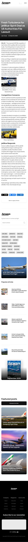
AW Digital (13, 503)
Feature (12, 236)
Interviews (13, 243)
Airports (12, 233)
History (15, 240)
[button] (20, 3)
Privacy (21, 506)
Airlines (4, 233)
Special (4, 252)
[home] (6, 3)
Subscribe (13, 500)
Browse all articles (14, 403)
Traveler (12, 252)
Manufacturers (7, 246)
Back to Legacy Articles (14, 200)
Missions (16, 246)
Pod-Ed (10, 249)
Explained (5, 236)
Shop (22, 500)
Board (6, 503)
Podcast (22, 509)
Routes (17, 249)
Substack (13, 509)
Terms (21, 503)
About (6, 500)
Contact (6, 506)
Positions (6, 509)
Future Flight (6, 240)
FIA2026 (20, 236)
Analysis (19, 233)
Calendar (14, 506)
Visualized (20, 252)
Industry (5, 243)
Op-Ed (4, 249)
